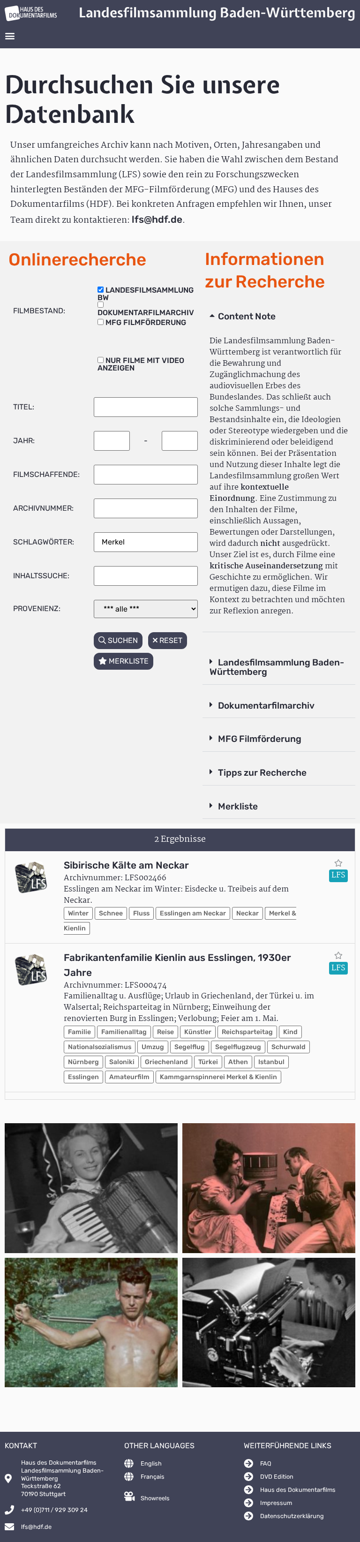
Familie (79, 1032)
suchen (122, 640)
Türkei (208, 1062)
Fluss (141, 913)
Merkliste (238, 806)
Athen (238, 1062)
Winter (78, 913)
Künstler (197, 1032)
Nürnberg (83, 1062)
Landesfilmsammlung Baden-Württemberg (277, 667)
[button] (9, 36)
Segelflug (189, 1047)
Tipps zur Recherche (262, 772)
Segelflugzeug (238, 1047)
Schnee (111, 913)
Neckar (247, 913)
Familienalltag (124, 1032)
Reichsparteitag (247, 1032)
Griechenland (166, 1062)
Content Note (247, 316)
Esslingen (83, 1077)
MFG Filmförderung (259, 738)
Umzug (153, 1047)
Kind (290, 1032)
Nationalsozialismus (99, 1047)
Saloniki (122, 1062)
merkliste (128, 661)
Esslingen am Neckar (193, 913)
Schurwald (288, 1047)
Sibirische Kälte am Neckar (126, 865)
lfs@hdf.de (157, 219)
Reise (165, 1032)
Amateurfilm (129, 1077)
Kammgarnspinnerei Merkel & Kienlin (218, 1077)
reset (170, 640)
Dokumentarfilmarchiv (266, 705)
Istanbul (271, 1062)
